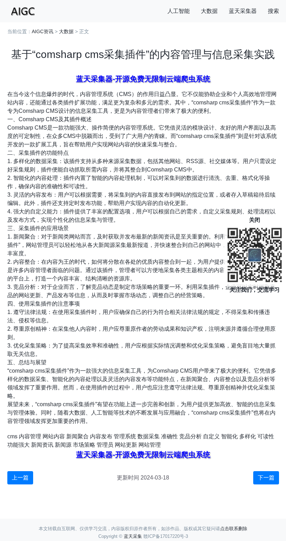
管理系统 (125, 436)
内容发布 (101, 436)
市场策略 (84, 445)
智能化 (229, 436)
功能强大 (18, 445)
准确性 (169, 436)
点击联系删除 (233, 528)
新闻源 (63, 445)
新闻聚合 (77, 436)
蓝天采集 (133, 536)
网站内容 (54, 436)
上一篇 (20, 478)
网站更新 (126, 445)
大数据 (209, 11)
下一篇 (266, 478)
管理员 (105, 445)
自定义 (211, 436)
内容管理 (30, 436)
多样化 (247, 436)
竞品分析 (190, 436)
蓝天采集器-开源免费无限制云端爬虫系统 (143, 79)
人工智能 (178, 11)
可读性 (265, 436)
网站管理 (149, 445)
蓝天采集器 (243, 11)
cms (12, 436)
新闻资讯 (42, 445)
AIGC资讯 (42, 31)
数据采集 (148, 436)
